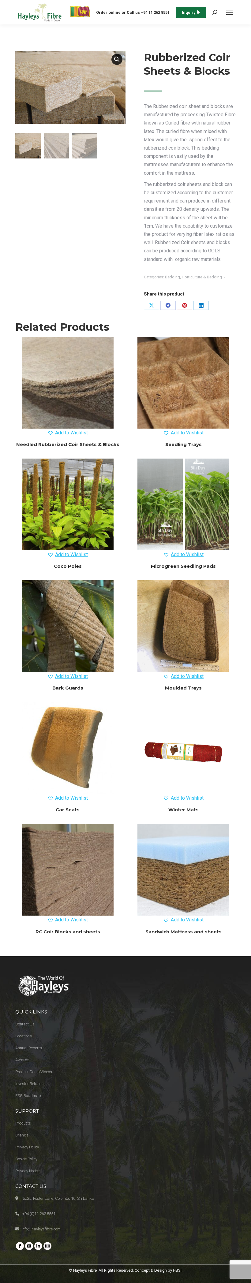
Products (23, 1123)
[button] (116, 59)
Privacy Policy (27, 1147)
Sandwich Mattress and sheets (183, 932)
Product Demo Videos (33, 1071)
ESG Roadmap (28, 1095)
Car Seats (68, 810)
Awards (22, 1060)
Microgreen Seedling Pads (183, 566)
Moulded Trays (183, 688)
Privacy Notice (27, 1171)
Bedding (172, 277)
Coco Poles (68, 566)
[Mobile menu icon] (229, 12)
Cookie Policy (26, 1159)
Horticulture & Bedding (202, 277)
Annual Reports (28, 1048)
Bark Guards (67, 688)
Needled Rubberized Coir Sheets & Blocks (67, 444)
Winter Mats (183, 810)
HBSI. (177, 1270)
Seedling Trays (183, 444)
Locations (23, 1036)
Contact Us (25, 1024)
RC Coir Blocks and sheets (68, 932)
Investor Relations (30, 1083)
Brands (21, 1135)
